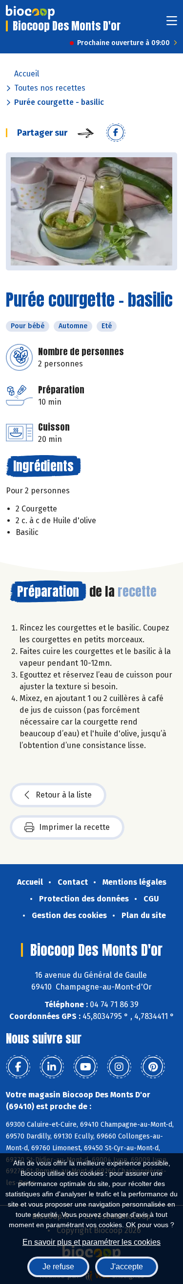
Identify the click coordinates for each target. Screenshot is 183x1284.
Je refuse (58, 1266)
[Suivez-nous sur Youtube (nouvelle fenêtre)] (85, 1067)
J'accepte (126, 1266)
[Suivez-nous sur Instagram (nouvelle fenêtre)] (119, 1067)
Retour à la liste (64, 794)
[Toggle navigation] (171, 24)
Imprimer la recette (74, 827)
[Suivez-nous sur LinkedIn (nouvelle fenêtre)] (52, 1067)
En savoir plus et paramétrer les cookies (91, 1242)
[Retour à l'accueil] (30, 12)
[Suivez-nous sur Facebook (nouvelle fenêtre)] (18, 1067)
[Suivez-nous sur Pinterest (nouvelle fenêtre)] (153, 1067)
